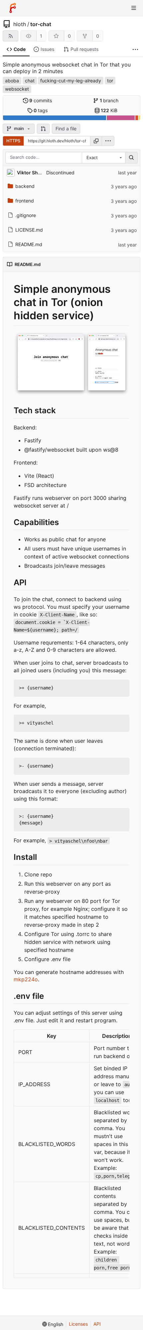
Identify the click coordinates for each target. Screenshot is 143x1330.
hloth (19, 24)
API (97, 1324)
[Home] (12, 8)
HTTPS (13, 140)
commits (40, 100)
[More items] (135, 49)
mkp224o (26, 979)
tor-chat (40, 24)
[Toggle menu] (134, 8)
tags (41, 110)
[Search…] (131, 158)
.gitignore (25, 215)
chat (30, 80)
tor (110, 80)
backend (25, 186)
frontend (24, 200)
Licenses (78, 1324)
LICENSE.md (29, 230)
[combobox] (103, 158)
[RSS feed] (10, 35)
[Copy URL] (96, 141)
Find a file (66, 128)
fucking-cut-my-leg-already (70, 80)
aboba (12, 80)
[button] (43, 129)
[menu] (108, 141)
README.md (28, 244)
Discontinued (60, 172)
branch (109, 100)
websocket (17, 89)
